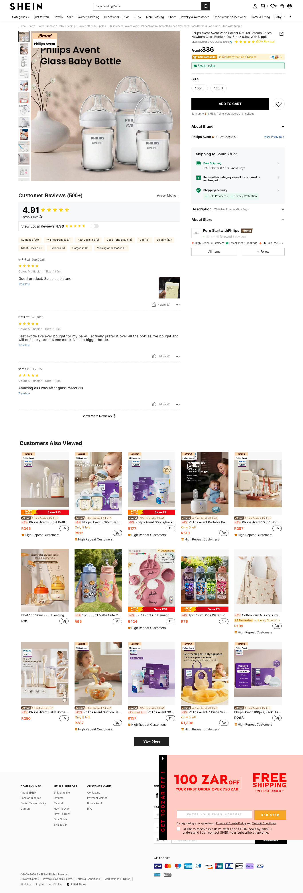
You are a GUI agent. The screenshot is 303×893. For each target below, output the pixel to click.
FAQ (89, 808)
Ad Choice (55, 884)
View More (151, 741)
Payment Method (97, 798)
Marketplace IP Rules (117, 879)
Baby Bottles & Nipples (92, 26)
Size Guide (60, 819)
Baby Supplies (46, 26)
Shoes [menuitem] (172, 17)
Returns (58, 798)
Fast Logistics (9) (88, 239)
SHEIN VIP (60, 824)
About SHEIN (29, 792)
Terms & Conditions (88, 879)
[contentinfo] (220, 866)
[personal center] (255, 6)
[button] (282, 6)
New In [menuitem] (58, 17)
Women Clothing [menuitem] (88, 17)
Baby (31, 26)
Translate (24, 284)
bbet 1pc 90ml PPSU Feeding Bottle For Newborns (45, 615)
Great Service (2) (31, 248)
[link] (264, 6)
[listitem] (45, 494)
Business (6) (57, 248)
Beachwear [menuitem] (111, 17)
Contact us (93, 792)
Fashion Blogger (31, 798)
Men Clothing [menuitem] (155, 17)
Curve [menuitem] (138, 17)
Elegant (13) (164, 239)
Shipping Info (62, 792)
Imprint (40, 884)
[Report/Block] (177, 304)
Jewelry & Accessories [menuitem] (195, 17)
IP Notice (26, 884)
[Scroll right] (290, 16)
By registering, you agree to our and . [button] (227, 823)
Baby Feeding (66, 26)
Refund (58, 803)
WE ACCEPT (162, 858)
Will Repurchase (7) (58, 239)
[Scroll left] (284, 16)
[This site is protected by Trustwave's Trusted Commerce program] (157, 874)
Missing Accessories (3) (111, 248)
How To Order (62, 808)
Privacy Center (29, 879)
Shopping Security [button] (215, 190)
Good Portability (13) (119, 239)
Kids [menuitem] (126, 17)
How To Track (62, 814)
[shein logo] (26, 6)
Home (22, 26)
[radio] (199, 88)
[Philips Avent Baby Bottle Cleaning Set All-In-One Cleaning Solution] (45, 673)
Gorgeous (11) (80, 248)
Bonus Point (94, 803)
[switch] (95, 226)
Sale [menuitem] (70, 17)
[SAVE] (279, 104)
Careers (25, 808)
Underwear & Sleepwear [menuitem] (230, 17)
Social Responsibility (33, 803)
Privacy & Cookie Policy (57, 879)
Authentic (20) (30, 239)
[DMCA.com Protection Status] (167, 874)
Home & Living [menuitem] (260, 17)
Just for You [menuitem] (41, 17)
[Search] (205, 6)
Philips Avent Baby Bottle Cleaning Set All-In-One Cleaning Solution (45, 712)
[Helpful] (154, 304)
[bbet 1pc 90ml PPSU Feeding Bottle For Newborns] (45, 580)
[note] (45, 512)
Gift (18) (144, 239)
